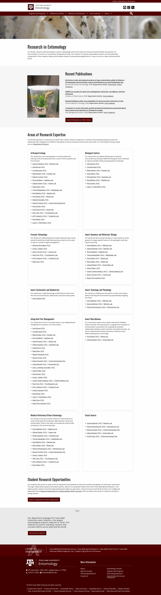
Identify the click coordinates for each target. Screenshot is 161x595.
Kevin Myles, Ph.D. (93, 262)
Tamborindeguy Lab (116, 271)
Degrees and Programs (37, 14)
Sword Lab (50, 210)
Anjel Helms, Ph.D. (38, 187)
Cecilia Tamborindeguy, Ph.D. (97, 271)
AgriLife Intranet (86, 571)
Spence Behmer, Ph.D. (94, 304)
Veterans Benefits (109, 589)
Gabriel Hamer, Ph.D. (39, 183)
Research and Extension (76, 14)
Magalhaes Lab (56, 190)
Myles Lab (104, 262)
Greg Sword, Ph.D (38, 210)
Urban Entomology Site (57, 203)
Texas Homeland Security (62, 591)
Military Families (124, 589)
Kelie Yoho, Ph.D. (38, 262)
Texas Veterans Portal (81, 591)
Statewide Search (95, 589)
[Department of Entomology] (39, 7)
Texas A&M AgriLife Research (87, 549)
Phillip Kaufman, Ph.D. (40, 345)
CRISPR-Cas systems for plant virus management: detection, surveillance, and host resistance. (95, 93)
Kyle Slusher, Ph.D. (38, 206)
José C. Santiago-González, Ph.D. (43, 368)
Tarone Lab (52, 252)
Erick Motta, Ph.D (38, 197)
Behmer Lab (54, 164)
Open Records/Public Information (118, 591)
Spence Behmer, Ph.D (94, 249)
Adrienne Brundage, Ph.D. (41, 245)
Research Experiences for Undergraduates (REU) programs (61, 491)
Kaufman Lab (106, 177)
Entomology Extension (115, 573)
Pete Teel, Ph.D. (37, 213)
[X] (133, 8)
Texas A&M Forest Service (109, 549)
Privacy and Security (51, 589)
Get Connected (95, 14)
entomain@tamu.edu (49, 573)
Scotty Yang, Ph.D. (93, 436)
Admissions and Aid (57, 14)
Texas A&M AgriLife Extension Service (62, 549)
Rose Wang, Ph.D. (38, 219)
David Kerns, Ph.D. (38, 348)
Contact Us (84, 576)
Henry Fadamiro (109, 112)
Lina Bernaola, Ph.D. (39, 170)
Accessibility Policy (66, 589)
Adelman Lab (107, 245)
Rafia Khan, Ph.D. (38, 351)
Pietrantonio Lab (113, 307)
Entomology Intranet (114, 568)
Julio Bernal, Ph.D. (38, 167)
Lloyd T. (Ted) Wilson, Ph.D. (41, 223)
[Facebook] (125, 8)
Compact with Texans (34, 589)
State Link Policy (81, 589)
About (107, 14)
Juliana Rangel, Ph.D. (94, 265)
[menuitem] (38, 14)
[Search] (131, 13)
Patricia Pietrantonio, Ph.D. (96, 307)
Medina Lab (51, 193)
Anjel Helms (112, 85)
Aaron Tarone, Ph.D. (39, 252)
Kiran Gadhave (108, 96)
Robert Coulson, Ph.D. (40, 177)
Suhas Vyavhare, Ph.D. (40, 390)
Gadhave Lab (48, 180)
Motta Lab (50, 197)
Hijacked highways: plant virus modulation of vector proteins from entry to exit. (94, 101)
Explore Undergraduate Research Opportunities (44, 499)
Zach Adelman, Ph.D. (94, 245)
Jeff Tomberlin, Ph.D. (39, 216)
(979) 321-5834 (33, 573)
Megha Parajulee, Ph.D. (40, 200)
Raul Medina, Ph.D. (38, 193)
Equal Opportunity (97, 591)
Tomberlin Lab (53, 216)
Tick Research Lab (51, 213)
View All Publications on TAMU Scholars (79, 120)
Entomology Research (88, 573)
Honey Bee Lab (108, 265)
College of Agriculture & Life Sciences (123, 1)
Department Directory (41, 144)
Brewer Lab (51, 174)
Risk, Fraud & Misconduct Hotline (39, 591)
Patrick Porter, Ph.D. (39, 358)
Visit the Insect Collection (37, 533)
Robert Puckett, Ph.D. (39, 203)
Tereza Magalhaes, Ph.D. (41, 190)
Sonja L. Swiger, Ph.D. (39, 249)
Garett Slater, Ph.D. (93, 268)
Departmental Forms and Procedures (115, 576)
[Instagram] (129, 8)
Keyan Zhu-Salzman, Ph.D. (96, 278)
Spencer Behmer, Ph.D (40, 164)
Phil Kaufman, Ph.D (93, 177)
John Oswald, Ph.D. (38, 298)
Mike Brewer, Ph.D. (39, 174)
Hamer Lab (52, 183)
